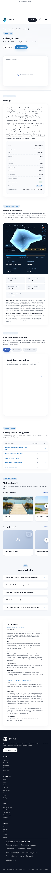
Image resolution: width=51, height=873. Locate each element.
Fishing (5, 785)
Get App (33, 19)
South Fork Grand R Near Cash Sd (15, 453)
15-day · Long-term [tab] (30, 349)
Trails (4, 795)
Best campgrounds (28, 845)
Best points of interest (15, 856)
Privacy (5, 834)
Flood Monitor (7, 815)
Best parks (10, 849)
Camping (5, 787)
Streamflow (6, 763)
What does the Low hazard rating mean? (20, 592)
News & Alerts (7, 809)
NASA (44, 869)
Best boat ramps (12, 852)
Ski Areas (5, 780)
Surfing (5, 798)
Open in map (21, 47)
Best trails (30, 856)
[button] (29, 500)
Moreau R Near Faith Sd (12, 467)
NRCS (40, 869)
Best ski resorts (12, 845)
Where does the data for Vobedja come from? (22, 577)
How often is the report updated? (17, 585)
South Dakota (19, 29)
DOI (47, 869)
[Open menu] (46, 19)
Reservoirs (11, 29)
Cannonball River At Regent (13, 462)
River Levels (6, 768)
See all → (45, 492)
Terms (4, 832)
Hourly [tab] (7, 349)
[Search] (40, 19)
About (4, 826)
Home (4, 29)
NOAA (37, 869)
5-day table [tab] (16, 349)
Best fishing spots (24, 849)
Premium (5, 829)
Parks (4, 792)
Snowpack (6, 760)
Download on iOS (11, 750)
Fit (44, 243)
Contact (5, 837)
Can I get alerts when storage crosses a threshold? (23, 607)
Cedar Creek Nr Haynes (12, 458)
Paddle (5, 782)
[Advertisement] (25, 9)
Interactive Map (7, 807)
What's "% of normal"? (13, 600)
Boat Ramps (6, 790)
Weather (5, 817)
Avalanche (6, 770)
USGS (33, 869)
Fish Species (6, 812)
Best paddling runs (29, 852)
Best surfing (11, 860)
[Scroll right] (46, 505)
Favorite (8, 47)
